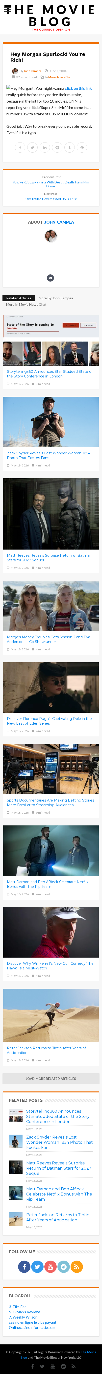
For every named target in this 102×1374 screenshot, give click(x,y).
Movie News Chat (60, 77)
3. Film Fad (17, 1306)
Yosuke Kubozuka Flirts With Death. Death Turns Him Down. (51, 181)
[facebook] (20, 147)
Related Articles (18, 298)
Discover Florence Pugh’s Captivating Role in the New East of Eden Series (49, 721)
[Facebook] (30, 1366)
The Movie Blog (51, 15)
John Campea (33, 71)
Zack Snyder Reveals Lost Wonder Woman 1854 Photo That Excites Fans (48, 455)
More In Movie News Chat (26, 304)
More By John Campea (56, 298)
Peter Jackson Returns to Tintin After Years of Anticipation (46, 1050)
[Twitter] (40, 1366)
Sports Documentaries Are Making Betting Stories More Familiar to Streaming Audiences (50, 802)
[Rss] (71, 1366)
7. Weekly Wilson (23, 1317)
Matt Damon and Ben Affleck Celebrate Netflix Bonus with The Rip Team (47, 884)
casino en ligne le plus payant (32, 1322)
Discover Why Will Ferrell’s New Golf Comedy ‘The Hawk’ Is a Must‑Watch (50, 965)
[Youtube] (50, 1366)
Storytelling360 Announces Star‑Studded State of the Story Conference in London (50, 373)
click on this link (78, 88)
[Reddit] (61, 1366)
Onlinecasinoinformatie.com (32, 1327)
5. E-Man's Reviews (25, 1312)
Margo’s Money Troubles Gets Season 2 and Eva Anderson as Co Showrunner (48, 639)
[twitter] (32, 147)
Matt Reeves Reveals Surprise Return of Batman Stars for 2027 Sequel (49, 557)
